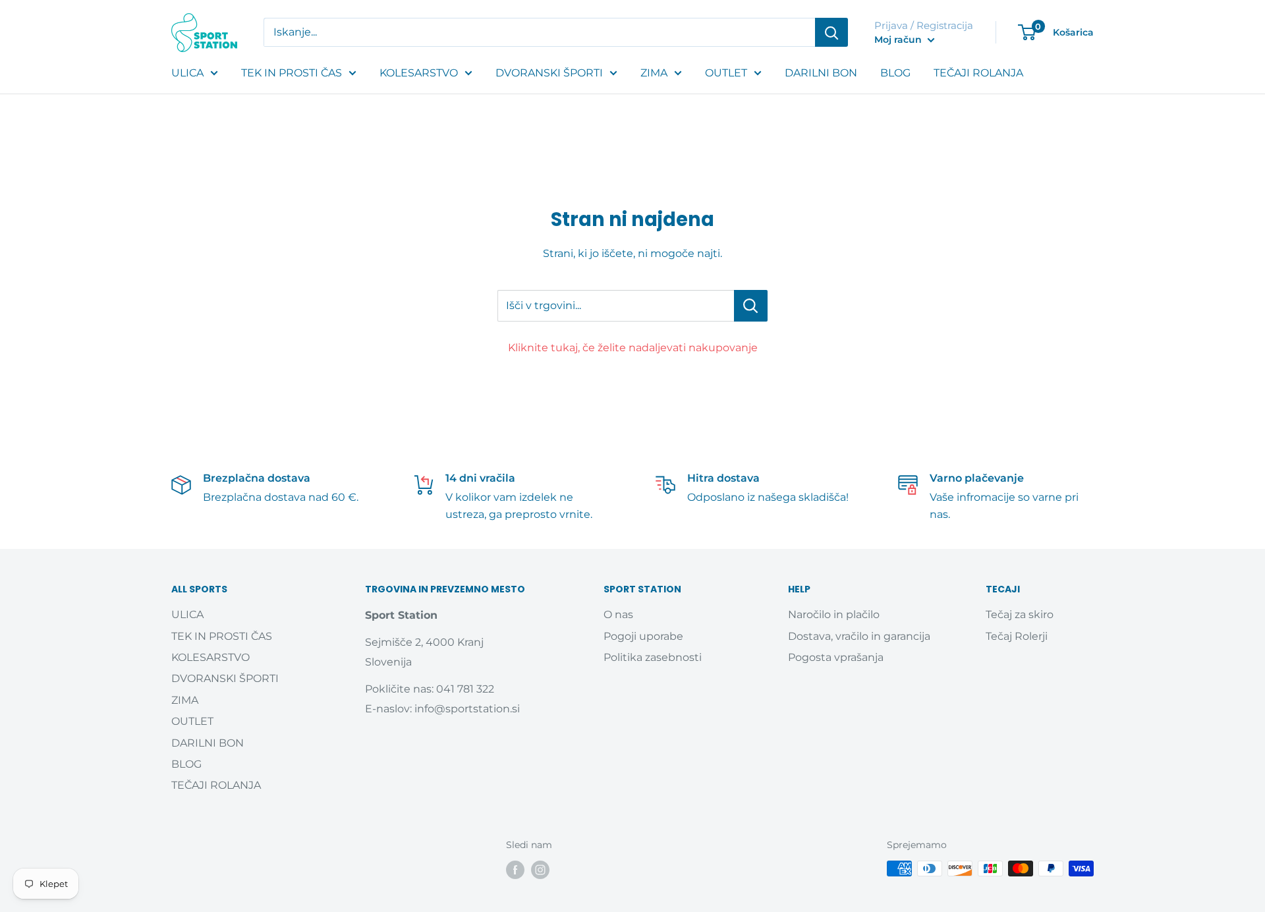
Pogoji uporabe (643, 636)
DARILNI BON (821, 73)
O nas (618, 614)
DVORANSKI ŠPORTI (549, 73)
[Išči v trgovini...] (751, 306)
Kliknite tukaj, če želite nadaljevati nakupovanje (633, 347)
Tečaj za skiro (1020, 614)
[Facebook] (515, 870)
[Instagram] (540, 870)
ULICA (187, 73)
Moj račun (899, 39)
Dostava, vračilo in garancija (859, 636)
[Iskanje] (831, 32)
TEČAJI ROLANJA (978, 73)
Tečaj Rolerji (1017, 636)
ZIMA (653, 73)
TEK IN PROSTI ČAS (291, 73)
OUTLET (726, 73)
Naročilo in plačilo (834, 614)
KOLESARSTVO (419, 73)
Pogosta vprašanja (836, 657)
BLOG (895, 73)
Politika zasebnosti (653, 657)
